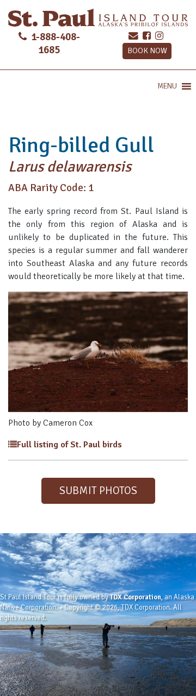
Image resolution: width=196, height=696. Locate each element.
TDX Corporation (135, 597)
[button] (167, 86)
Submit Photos (98, 490)
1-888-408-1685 (54, 43)
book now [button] (147, 50)
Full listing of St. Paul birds (69, 444)
